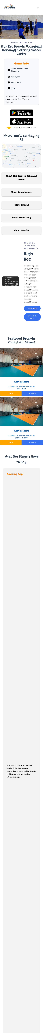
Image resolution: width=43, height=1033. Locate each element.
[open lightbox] (21, 27)
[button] (38, 8)
